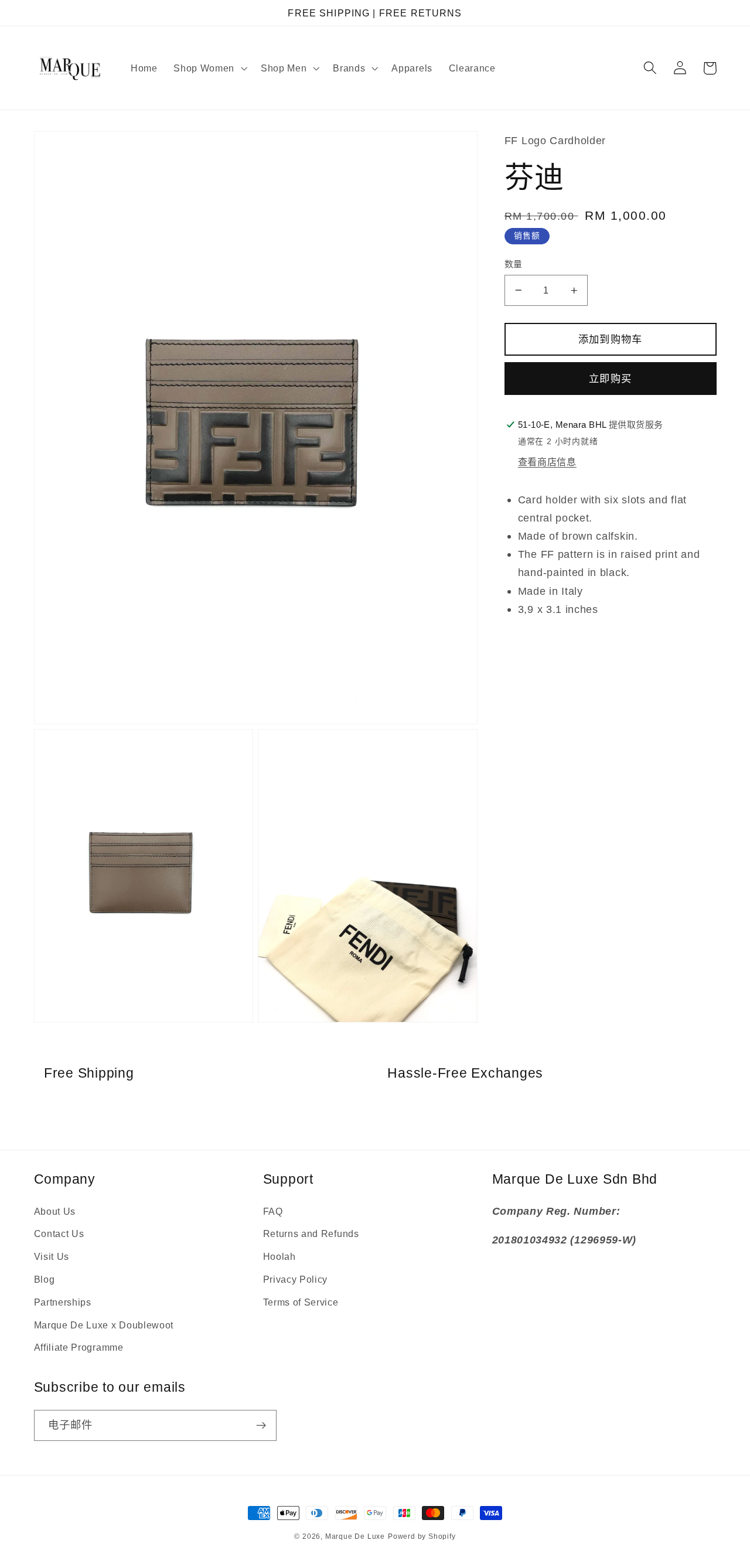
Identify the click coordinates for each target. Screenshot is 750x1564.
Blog (44, 1279)
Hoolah (279, 1256)
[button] (209, 68)
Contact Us (59, 1233)
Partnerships (62, 1302)
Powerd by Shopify (422, 1536)
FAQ (273, 1211)
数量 (513, 264)
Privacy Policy (295, 1279)
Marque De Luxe (355, 1536)
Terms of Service (301, 1302)
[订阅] (261, 1426)
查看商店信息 (547, 461)
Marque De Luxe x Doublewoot (104, 1325)
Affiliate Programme (79, 1347)
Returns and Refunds (311, 1233)
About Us (55, 1211)
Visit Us (52, 1256)
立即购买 (610, 378)
